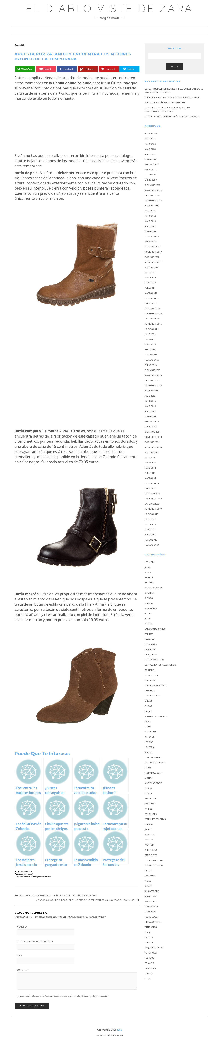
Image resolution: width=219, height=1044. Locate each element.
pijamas (149, 824)
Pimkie (148, 829)
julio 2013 (150, 519)
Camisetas (150, 639)
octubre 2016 (152, 318)
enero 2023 (151, 169)
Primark (149, 839)
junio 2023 (150, 144)
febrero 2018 (152, 236)
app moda (150, 562)
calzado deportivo (155, 629)
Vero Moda (151, 952)
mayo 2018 (150, 221)
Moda (148, 767)
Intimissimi (150, 731)
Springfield (151, 901)
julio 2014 (150, 457)
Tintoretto (151, 927)
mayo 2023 (150, 149)
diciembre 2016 (152, 308)
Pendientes (151, 814)
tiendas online (153, 922)
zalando (48, 877)
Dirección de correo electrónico (35, 941)
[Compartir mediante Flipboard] (88, 69)
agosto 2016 (151, 329)
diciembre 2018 (152, 185)
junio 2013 (150, 524)
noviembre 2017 (153, 252)
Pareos (148, 809)
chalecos (150, 649)
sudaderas (150, 911)
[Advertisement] (77, 127)
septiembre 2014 (153, 447)
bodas (148, 613)
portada (149, 834)
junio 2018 (150, 216)
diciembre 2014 (152, 431)
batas (148, 572)
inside (148, 726)
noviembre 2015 (153, 375)
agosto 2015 (151, 390)
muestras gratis (153, 783)
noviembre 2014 (153, 437)
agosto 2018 (151, 205)
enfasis (148, 701)
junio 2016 (150, 339)
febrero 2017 (152, 298)
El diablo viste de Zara (110, 9)
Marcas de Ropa (153, 757)
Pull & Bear (151, 850)
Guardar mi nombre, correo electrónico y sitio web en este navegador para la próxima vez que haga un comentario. (65, 996)
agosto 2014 (151, 452)
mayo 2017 (150, 282)
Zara (147, 978)
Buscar (174, 66)
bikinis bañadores (154, 587)
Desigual (149, 690)
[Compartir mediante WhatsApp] (25, 69)
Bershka (149, 582)
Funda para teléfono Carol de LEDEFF (165, 102)
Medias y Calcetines (155, 762)
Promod (149, 844)
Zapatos (149, 973)
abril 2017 (150, 288)
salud (148, 870)
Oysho (148, 788)
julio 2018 (150, 210)
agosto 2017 (151, 267)
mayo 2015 (150, 406)
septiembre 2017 (153, 262)
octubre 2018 (152, 195)
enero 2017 (151, 303)
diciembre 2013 (152, 493)
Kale (119, 1029)
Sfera (148, 880)
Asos (147, 567)
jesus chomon (26, 871)
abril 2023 (150, 154)
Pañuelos (150, 803)
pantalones (151, 798)
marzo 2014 (151, 478)
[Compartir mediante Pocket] (46, 69)
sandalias (150, 875)
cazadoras (151, 644)
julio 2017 (150, 272)
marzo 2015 (151, 416)
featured (40, 877)
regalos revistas (154, 860)
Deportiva (150, 680)
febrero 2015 (152, 421)
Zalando (30, 874)
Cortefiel (150, 670)
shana (148, 886)
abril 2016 (150, 349)
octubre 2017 (152, 257)
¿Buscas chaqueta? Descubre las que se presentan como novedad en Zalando (85, 900)
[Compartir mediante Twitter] (129, 69)
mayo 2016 (150, 344)
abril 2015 (150, 411)
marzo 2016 (151, 354)
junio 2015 (150, 401)
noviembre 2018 (153, 190)
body (147, 618)
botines (27, 877)
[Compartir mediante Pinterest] (109, 69)
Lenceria (149, 747)
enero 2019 (151, 180)
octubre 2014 (152, 442)
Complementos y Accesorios (160, 665)
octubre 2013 (152, 503)
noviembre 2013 (153, 498)
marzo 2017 (151, 293)
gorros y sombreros (156, 716)
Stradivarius (151, 906)
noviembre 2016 (153, 313)
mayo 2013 (150, 529)
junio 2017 (150, 277)
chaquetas (151, 654)
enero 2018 (151, 241)
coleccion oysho (154, 659)
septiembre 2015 (153, 385)
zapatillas (150, 968)
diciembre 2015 (152, 370)
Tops (147, 932)
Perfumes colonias (155, 819)
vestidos (149, 958)
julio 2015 (150, 395)
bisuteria (149, 593)
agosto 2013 (151, 514)
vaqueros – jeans (154, 947)
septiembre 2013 (153, 509)
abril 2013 (150, 534)
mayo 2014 (150, 467)
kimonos (149, 737)
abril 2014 (150, 473)
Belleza (149, 577)
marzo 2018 (151, 231)
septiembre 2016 (153, 324)
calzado (33, 877)
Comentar (22, 970)
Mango (149, 752)
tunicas (149, 942)
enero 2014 (151, 488)
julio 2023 (150, 138)
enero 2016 (151, 365)
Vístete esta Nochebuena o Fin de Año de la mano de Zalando (58, 895)
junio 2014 (150, 462)
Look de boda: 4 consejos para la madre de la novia (172, 97)
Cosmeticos (151, 675)
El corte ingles (153, 695)
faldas (148, 706)
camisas (149, 634)
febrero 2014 (152, 483)
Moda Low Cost (153, 773)
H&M (147, 721)
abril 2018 (150, 226)
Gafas (148, 711)
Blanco (149, 598)
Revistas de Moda (154, 865)
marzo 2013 (151, 539)
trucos (149, 937)
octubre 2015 (152, 380)
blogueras (151, 608)
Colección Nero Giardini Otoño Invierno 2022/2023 (172, 116)
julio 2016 (150, 334)
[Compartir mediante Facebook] (67, 69)
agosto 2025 (151, 133)
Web (19, 956)
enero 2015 (151, 426)
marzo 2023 (151, 159)
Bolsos (148, 623)
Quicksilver (151, 855)
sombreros (151, 896)
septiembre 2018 (153, 200)
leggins (149, 742)
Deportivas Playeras (155, 685)
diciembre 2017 (152, 246)
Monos (148, 778)
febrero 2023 (152, 164)
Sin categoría (152, 891)
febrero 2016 (152, 360)
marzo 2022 (151, 174)
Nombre (22, 927)
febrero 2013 (152, 545)
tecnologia (151, 916)
